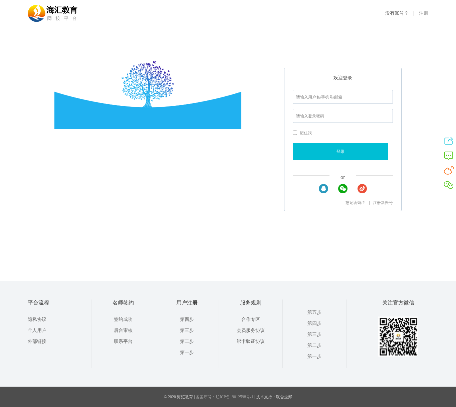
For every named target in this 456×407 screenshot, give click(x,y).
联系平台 (123, 341)
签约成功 (123, 319)
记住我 (306, 133)
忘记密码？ (356, 202)
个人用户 (37, 330)
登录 (340, 151)
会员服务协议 (251, 330)
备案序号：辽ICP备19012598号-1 (224, 397)
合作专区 (250, 319)
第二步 (187, 341)
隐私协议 (37, 319)
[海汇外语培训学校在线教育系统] (53, 22)
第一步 (187, 352)
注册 (423, 13)
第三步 (187, 330)
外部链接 (37, 341)
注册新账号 (383, 202)
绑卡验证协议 (251, 341)
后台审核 (123, 330)
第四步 (187, 319)
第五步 (314, 312)
